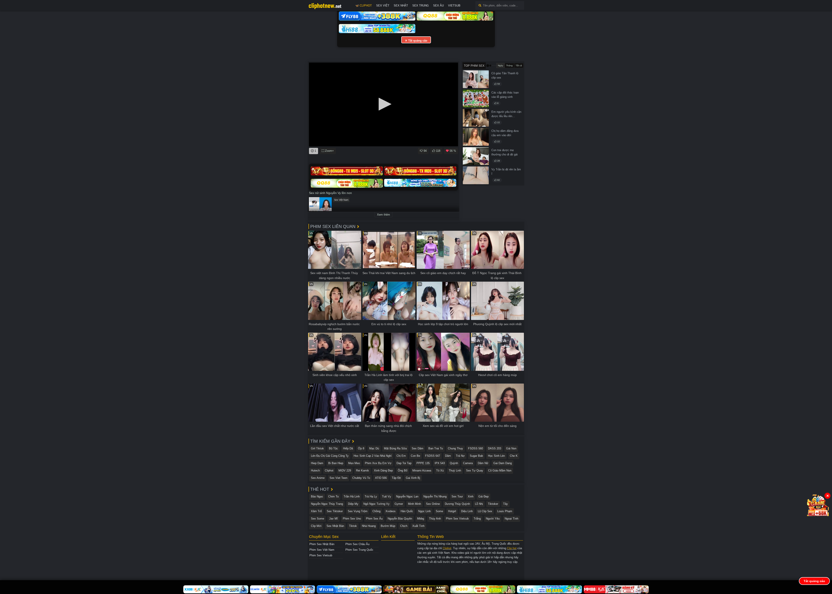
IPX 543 (440, 463)
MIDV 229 (344, 470)
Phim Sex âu (374, 518)
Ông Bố (402, 470)
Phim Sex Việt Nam (321, 549)
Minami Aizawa (421, 470)
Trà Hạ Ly (371, 496)
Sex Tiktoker (335, 511)
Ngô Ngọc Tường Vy (376, 503)
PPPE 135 (423, 463)
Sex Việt (382, 5)
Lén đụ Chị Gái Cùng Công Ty (330, 455)
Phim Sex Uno (352, 518)
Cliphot (329, 470)
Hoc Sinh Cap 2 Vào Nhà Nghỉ (373, 455)
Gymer (399, 503)
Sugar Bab (476, 455)
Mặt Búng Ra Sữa (395, 448)
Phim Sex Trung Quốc (359, 549)
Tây (505, 503)
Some (439, 511)
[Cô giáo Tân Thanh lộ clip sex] (476, 79)
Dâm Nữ (483, 463)
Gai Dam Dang (502, 463)
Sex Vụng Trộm (357, 511)
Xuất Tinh (418, 526)
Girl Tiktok (317, 448)
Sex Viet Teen (338, 477)
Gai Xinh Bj (413, 477)
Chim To (333, 496)
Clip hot (512, 548)
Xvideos (390, 511)
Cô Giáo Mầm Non (499, 470)
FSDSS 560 (475, 448)
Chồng (376, 511)
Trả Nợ (460, 455)
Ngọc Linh (424, 511)
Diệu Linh (467, 511)
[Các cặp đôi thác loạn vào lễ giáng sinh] (476, 98)
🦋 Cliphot (363, 5)
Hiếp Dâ (348, 448)
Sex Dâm (417, 448)
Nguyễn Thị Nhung (435, 496)
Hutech (315, 470)
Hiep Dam (317, 463)
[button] (383, 104)
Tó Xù (440, 470)
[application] (383, 104)
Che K (514, 455)
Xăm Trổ (316, 511)
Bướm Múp (388, 526)
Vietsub (454, 5)
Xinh (470, 496)
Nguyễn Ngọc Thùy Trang (327, 503)
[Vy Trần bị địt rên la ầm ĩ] (476, 175)
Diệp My (353, 503)
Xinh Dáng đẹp (383, 470)
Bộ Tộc (333, 448)
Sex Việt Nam (341, 200)
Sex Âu (438, 5)
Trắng (477, 518)
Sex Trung (420, 5)
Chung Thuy (455, 448)
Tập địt (396, 477)
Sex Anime (318, 477)
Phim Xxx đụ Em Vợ (378, 463)
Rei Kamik (362, 470)
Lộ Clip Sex (485, 511)
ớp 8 (361, 448)
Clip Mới (316, 526)
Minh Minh (414, 503)
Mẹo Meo (354, 463)
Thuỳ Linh (455, 470)
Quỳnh (454, 463)
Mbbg (420, 518)
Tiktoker (493, 503)
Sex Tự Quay (474, 470)
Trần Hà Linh (352, 496)
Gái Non (511, 448)
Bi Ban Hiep (335, 463)
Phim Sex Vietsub (457, 518)
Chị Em (401, 455)
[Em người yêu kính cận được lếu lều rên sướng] (476, 118)
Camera (468, 463)
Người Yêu (493, 518)
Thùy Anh (435, 518)
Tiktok (353, 526)
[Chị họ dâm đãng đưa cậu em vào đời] (476, 137)
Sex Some (317, 518)
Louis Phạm (504, 511)
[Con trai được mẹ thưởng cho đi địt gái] (476, 156)
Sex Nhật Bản (335, 526)
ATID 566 (381, 477)
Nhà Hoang (369, 526)
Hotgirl (452, 511)
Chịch (403, 526)
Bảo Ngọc (317, 496)
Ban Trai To (435, 448)
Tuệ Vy (386, 496)
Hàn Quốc (407, 511)
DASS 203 (494, 448)
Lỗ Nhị (479, 503)
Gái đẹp (483, 496)
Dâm (448, 455)
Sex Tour (457, 496)
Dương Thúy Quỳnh (457, 503)
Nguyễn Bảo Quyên (400, 518)
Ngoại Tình (511, 518)
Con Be (415, 455)
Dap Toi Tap (403, 463)
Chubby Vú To (361, 477)
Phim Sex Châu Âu (357, 544)
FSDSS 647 (432, 455)
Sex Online (433, 503)
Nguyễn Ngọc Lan (407, 496)
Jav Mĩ (333, 518)
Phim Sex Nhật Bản (321, 544)
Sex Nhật (401, 5)
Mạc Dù (374, 448)
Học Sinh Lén (496, 455)
